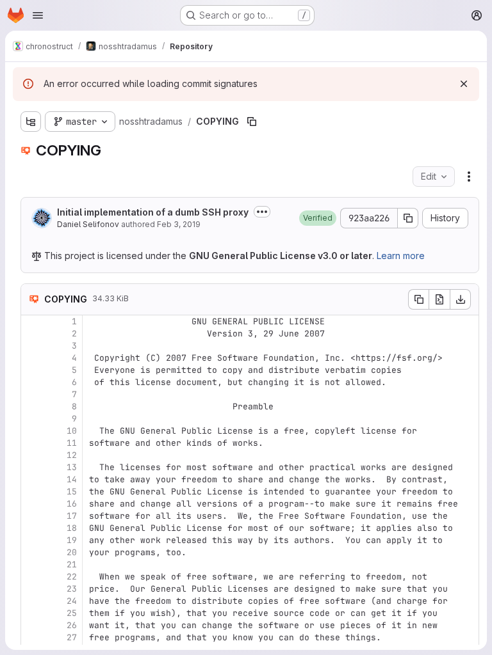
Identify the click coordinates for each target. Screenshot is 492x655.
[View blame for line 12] (32, 455)
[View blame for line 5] (32, 370)
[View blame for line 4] (32, 358)
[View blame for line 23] (32, 589)
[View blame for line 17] (32, 516)
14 (72, 479)
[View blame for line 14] (32, 479)
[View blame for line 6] (32, 382)
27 (72, 637)
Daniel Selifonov (88, 224)
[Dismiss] (464, 83)
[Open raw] (439, 299)
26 (72, 625)
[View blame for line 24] (32, 601)
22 (72, 576)
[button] (317, 218)
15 (72, 491)
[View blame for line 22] (32, 577)
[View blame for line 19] (32, 540)
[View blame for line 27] (32, 637)
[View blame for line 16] (32, 504)
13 (72, 467)
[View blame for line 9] (32, 419)
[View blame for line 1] (32, 321)
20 (72, 552)
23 (72, 588)
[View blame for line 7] (32, 394)
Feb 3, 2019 (179, 224)
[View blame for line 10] (32, 431)
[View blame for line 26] (32, 625)
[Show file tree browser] (30, 121)
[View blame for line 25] (32, 613)
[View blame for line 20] (32, 552)
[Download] (460, 299)
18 (72, 528)
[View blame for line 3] (32, 346)
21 (72, 564)
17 (72, 515)
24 (72, 601)
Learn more (401, 255)
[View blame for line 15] (32, 491)
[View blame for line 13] (32, 467)
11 (72, 443)
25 (72, 613)
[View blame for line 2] (32, 334)
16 (72, 503)
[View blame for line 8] (32, 406)
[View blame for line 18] (32, 528)
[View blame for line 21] (32, 564)
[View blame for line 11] (32, 443)
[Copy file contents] (418, 299)
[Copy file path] (252, 121)
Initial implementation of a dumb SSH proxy (153, 212)
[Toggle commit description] (262, 211)
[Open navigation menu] (38, 15)
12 (72, 455)
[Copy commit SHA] (408, 218)
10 (72, 430)
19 (72, 540)
